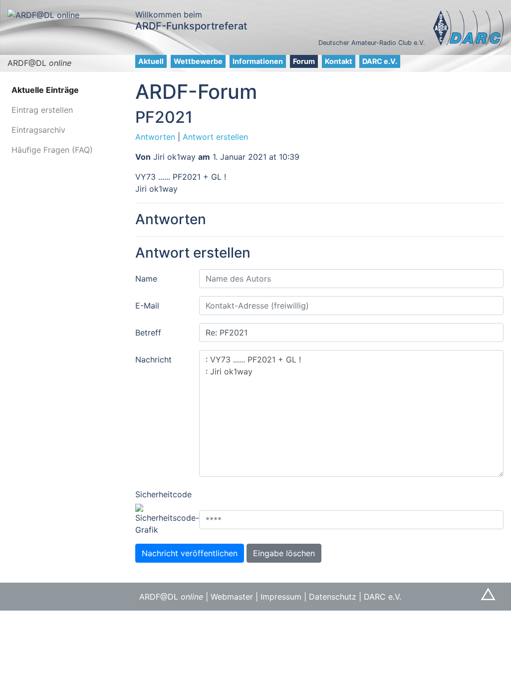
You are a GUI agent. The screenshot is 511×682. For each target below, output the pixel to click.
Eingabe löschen (284, 553)
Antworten (155, 137)
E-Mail (147, 306)
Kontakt (338, 61)
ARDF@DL (39, 63)
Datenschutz (332, 597)
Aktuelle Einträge (45, 90)
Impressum (280, 597)
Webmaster (232, 597)
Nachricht (153, 359)
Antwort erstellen (215, 137)
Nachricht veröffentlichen (190, 553)
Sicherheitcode (163, 494)
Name (146, 279)
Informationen (258, 61)
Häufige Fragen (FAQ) (52, 150)
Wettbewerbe (198, 61)
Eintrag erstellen (42, 110)
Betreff (148, 333)
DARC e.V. (379, 61)
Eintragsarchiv (38, 130)
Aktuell (151, 61)
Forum (304, 61)
